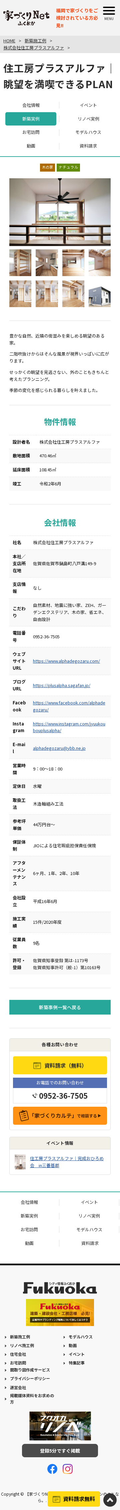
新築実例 (31, 119)
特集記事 (77, 1362)
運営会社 (18, 1387)
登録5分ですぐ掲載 (60, 1450)
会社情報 (31, 105)
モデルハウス (88, 132)
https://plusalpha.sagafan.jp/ (61, 685)
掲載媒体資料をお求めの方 (32, 1398)
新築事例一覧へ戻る (60, 1007)
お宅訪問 (31, 132)
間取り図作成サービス (30, 1369)
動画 (31, 146)
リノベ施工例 (22, 1345)
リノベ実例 (88, 119)
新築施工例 (20, 1336)
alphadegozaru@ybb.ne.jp (59, 748)
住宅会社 (18, 1354)
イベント (88, 105)
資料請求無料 (79, 1499)
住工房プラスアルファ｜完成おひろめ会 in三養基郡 (67, 1161)
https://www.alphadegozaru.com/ (66, 661)
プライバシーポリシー (30, 1378)
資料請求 (88, 146)
